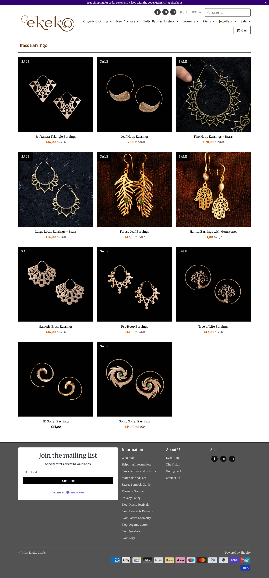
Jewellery (226, 21)
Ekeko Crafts (37, 552)
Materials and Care (134, 478)
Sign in (184, 12)
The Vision (173, 464)
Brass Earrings (32, 45)
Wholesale (128, 458)
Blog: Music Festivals (135, 504)
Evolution (172, 458)
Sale (244, 21)
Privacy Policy (131, 498)
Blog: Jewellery (131, 531)
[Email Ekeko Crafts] (173, 12)
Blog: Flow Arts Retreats (137, 511)
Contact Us (173, 478)
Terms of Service (133, 491)
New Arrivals (126, 21)
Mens (207, 21)
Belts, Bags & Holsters (159, 21)
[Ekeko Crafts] (47, 21)
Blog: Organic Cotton (135, 524)
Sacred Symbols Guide (136, 484)
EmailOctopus (77, 493)
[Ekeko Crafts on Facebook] (157, 12)
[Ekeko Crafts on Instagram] (165, 12)
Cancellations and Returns (139, 471)
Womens (189, 21)
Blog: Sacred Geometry (136, 518)
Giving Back (174, 471)
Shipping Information (136, 464)
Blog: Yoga (128, 538)
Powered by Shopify (238, 552)
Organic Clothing (96, 21)
